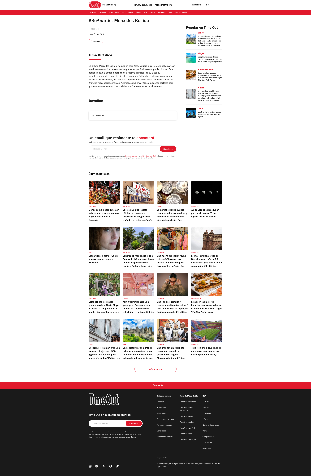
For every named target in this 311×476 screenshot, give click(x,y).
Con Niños (161, 12)
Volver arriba (158, 385)
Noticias (93, 12)
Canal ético (161, 431)
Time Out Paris (186, 434)
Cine (145, 12)
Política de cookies (164, 425)
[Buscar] (207, 4)
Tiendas (152, 12)
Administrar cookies (165, 437)
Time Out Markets (163, 5)
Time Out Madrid (187, 417)
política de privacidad (148, 156)
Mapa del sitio (162, 458)
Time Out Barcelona (188, 402)
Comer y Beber (114, 12)
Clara (205, 431)
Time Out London (187, 422)
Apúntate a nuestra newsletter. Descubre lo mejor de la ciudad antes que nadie (121, 142)
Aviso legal (161, 414)
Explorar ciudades (143, 5)
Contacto (160, 402)
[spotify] (110, 466)
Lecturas (206, 402)
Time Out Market (181, 12)
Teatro (130, 12)
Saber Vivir (207, 449)
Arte (123, 12)
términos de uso (131, 156)
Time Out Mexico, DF (188, 440)
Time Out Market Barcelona (186, 409)
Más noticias (155, 370)
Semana (206, 408)
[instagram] (90, 466)
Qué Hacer (102, 12)
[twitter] (103, 466)
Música (138, 12)
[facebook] (96, 466)
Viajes (170, 12)
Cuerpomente (208, 437)
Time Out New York (187, 428)
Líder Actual (207, 443)
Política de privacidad (165, 419)
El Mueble (207, 414)
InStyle (205, 419)
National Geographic (211, 425)
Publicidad (161, 408)
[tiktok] (117, 466)
